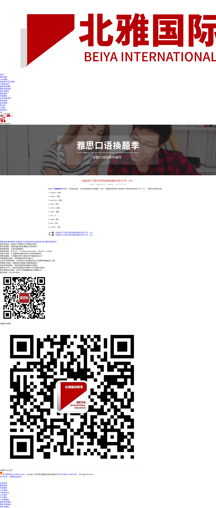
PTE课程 (3, 497)
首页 (2, 75)
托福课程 (3, 96)
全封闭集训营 (5, 98)
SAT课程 (3, 495)
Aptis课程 (3, 79)
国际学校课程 (5, 86)
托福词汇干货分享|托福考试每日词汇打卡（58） (75, 232)
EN (4, 116)
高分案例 (3, 103)
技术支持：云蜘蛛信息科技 (11, 477)
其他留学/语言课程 (7, 82)
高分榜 (2, 105)
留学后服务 (4, 91)
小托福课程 (4, 500)
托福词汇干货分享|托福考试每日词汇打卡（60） (75, 235)
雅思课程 (3, 93)
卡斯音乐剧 (4, 84)
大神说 (2, 108)
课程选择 (3, 77)
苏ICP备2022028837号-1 (68, 474)
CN (11, 116)
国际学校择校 (5, 89)
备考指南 (3, 101)
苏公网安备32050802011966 (13, 474)
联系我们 (3, 110)
